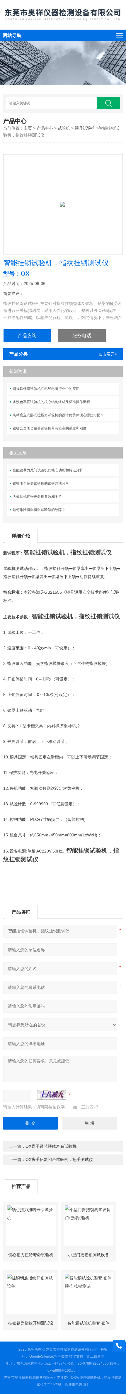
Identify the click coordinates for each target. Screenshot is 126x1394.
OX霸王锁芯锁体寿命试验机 (50, 1146)
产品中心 (45, 128)
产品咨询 (27, 335)
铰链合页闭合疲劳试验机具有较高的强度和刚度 (49, 428)
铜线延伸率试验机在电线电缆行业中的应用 (46, 389)
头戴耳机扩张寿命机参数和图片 (37, 497)
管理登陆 (61, 1356)
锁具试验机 (85, 128)
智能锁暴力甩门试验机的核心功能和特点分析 (48, 470)
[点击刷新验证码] (51, 1095)
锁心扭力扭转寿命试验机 (30, 1254)
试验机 (64, 128)
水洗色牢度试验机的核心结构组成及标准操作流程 (51, 402)
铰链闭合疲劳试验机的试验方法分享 (41, 483)
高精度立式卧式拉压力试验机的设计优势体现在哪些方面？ (58, 415)
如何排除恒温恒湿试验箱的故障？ (39, 510)
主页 (28, 128)
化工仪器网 (95, 1356)
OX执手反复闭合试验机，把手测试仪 (59, 1159)
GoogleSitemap (41, 1356)
